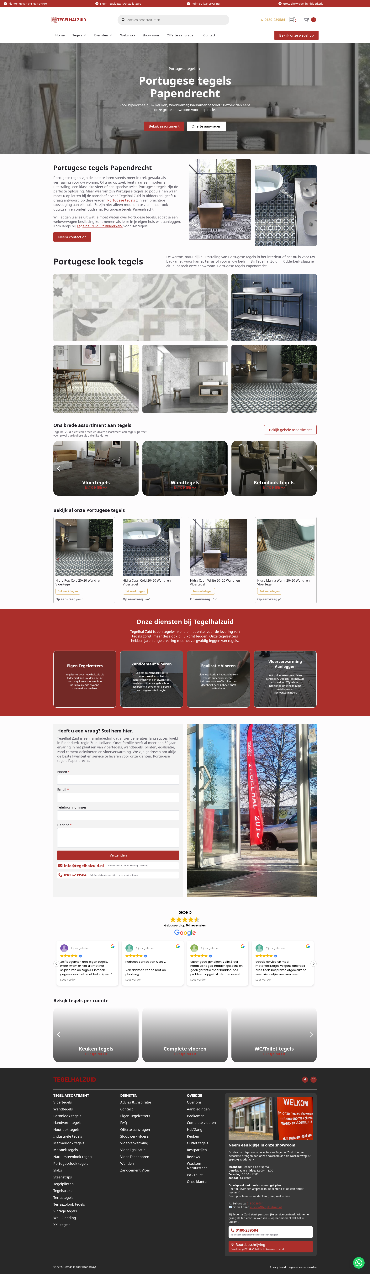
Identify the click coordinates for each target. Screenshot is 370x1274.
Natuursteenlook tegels (72, 1157)
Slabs (57, 1170)
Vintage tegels (65, 1211)
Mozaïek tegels (65, 1150)
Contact (209, 35)
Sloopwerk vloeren (135, 1136)
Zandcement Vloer (135, 1170)
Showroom (150, 35)
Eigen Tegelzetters (135, 1116)
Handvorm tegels (67, 1122)
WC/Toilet (195, 1175)
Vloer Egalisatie (132, 1150)
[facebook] (305, 1080)
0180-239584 (255, 1203)
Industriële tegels (67, 1136)
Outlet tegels (197, 1143)
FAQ (123, 1122)
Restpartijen (197, 1150)
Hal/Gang (194, 1129)
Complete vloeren (201, 1122)
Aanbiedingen (198, 1109)
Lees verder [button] (68, 980)
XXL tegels (61, 1225)
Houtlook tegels (66, 1129)
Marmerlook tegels (68, 1143)
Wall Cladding (64, 1218)
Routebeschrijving (250, 1244)
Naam (63, 771)
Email (63, 789)
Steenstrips (62, 1177)
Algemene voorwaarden (303, 1267)
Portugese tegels (121, 200)
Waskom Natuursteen (197, 1165)
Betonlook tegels (67, 1116)
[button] (58, 468)
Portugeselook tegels (70, 1163)
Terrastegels (63, 1197)
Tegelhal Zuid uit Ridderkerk (100, 226)
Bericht (64, 825)
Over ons (194, 1102)
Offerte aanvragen (181, 35)
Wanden (127, 1163)
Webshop (127, 35)
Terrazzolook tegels (69, 1204)
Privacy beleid (278, 1267)
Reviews (193, 1157)
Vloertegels (62, 1102)
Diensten (101, 35)
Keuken (193, 1136)
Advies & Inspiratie (135, 1102)
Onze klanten (198, 1181)
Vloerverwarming (134, 1143)
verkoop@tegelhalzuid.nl (266, 1207)
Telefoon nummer (71, 807)
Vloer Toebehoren (134, 1157)
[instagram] (313, 1080)
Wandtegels (63, 1109)
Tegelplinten (63, 1184)
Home (60, 35)
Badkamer (195, 1116)
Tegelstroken (64, 1190)
